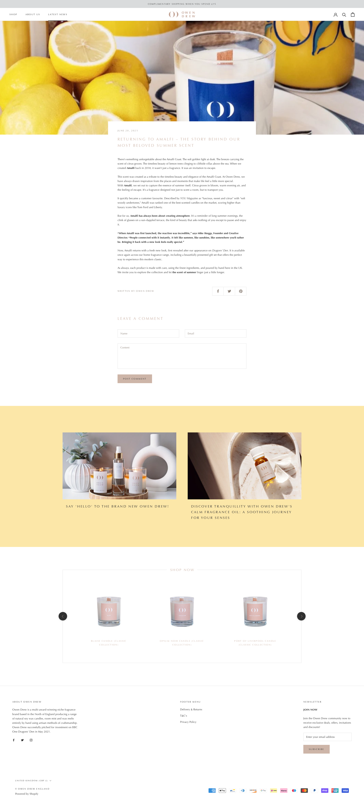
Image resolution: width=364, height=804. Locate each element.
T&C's (183, 715)
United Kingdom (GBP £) (31, 780)
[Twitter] (22, 740)
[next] (301, 616)
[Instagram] (31, 740)
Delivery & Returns (191, 709)
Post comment (135, 378)
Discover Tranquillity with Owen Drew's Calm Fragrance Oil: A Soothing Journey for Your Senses (242, 512)
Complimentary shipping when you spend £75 (182, 4)
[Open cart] (353, 14)
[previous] (62, 616)
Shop (13, 14)
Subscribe (316, 749)
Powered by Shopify (26, 793)
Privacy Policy (188, 722)
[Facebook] (13, 740)
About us (32, 14)
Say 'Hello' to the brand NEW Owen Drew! (117, 506)
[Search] (344, 14)
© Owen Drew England (32, 789)
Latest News (57, 14)
